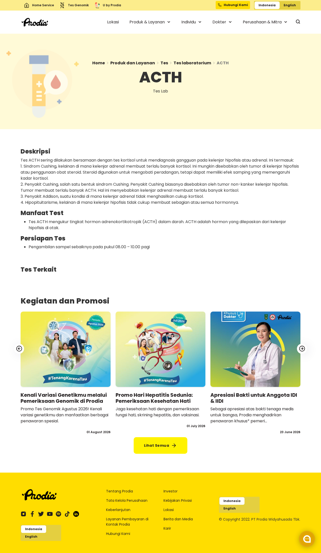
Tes (164, 63)
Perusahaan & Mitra (263, 22)
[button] (302, 349)
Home (98, 63)
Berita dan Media (178, 519)
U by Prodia (112, 5)
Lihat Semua (156, 445)
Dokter (219, 22)
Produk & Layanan (147, 22)
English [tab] (290, 5)
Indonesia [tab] (267, 5)
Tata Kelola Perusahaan (126, 500)
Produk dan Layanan (132, 63)
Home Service (43, 5)
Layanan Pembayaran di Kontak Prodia (127, 522)
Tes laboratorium (192, 63)
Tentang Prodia (119, 491)
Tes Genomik (78, 5)
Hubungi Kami (118, 533)
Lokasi (113, 22)
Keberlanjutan (118, 509)
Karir (167, 528)
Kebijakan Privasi (178, 500)
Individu (189, 22)
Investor (171, 491)
